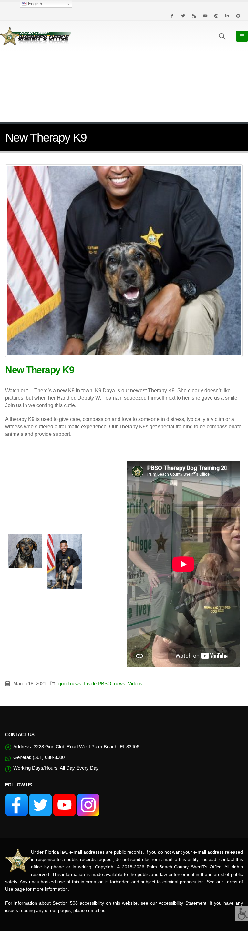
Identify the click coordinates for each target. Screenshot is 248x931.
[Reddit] (238, 15)
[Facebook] (172, 15)
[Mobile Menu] (242, 36)
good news (69, 683)
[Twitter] (183, 15)
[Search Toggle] (222, 36)
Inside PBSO (97, 683)
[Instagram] (216, 15)
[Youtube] (205, 15)
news (119, 683)
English (34, 3)
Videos (135, 683)
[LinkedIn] (227, 15)
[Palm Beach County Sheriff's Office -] (35, 36)
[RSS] (194, 15)
